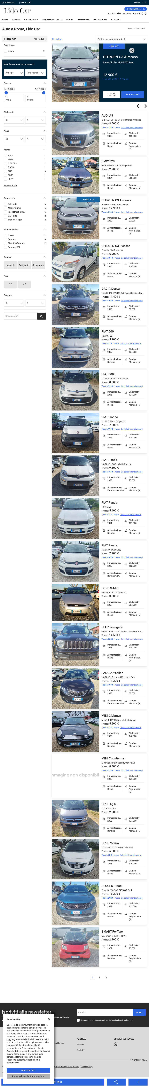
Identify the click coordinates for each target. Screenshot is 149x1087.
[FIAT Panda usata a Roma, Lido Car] (75, 475)
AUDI (27, 155)
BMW (27, 159)
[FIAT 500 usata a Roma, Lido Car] (75, 347)
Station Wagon (27, 219)
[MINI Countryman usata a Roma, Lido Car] (75, 776)
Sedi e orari (26, 2)
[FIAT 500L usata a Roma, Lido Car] (75, 390)
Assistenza (83, 19)
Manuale (11, 265)
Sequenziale (38, 265)
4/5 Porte (27, 204)
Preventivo (9, 2)
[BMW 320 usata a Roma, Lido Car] (75, 175)
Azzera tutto (40, 39)
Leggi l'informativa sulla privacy (65, 1066)
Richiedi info (132, 95)
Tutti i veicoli (141, 29)
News (137, 2)
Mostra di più (10, 185)
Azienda (16, 19)
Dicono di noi (100, 19)
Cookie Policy (87, 1066)
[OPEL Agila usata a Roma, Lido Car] (75, 818)
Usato (27, 51)
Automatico (24, 265)
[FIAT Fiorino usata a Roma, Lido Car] (75, 433)
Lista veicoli (31, 19)
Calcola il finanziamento (132, 127)
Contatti (116, 19)
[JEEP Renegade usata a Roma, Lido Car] (75, 644)
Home (5, 19)
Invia (139, 1012)
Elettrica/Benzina (27, 243)
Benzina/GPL (27, 247)
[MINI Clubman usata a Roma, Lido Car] (75, 731)
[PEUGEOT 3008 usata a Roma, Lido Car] (75, 903)
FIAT (27, 171)
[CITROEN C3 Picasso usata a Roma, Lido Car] (75, 73)
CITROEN (27, 163)
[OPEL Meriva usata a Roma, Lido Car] (75, 859)
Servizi (69, 19)
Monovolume (27, 208)
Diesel (27, 235)
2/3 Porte (27, 215)
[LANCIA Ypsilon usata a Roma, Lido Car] (75, 688)
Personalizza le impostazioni (28, 1076)
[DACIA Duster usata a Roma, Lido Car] (75, 304)
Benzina (27, 239)
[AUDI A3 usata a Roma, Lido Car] (75, 133)
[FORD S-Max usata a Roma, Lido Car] (75, 602)
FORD (27, 175)
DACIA (27, 167)
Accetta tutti (28, 1070)
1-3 (10, 284)
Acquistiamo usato (52, 19)
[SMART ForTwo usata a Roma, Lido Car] (75, 947)
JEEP (27, 179)
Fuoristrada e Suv (27, 212)
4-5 (24, 284)
